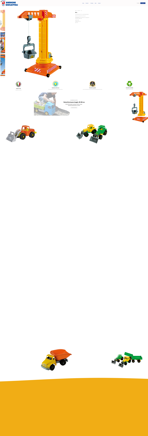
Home (83, 3)
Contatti (99, 3)
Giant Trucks (79, 21)
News (95, 3)
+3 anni (77, 22)
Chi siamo (91, 3)
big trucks (79, 10)
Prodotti (87, 3)
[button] (1, 77)
